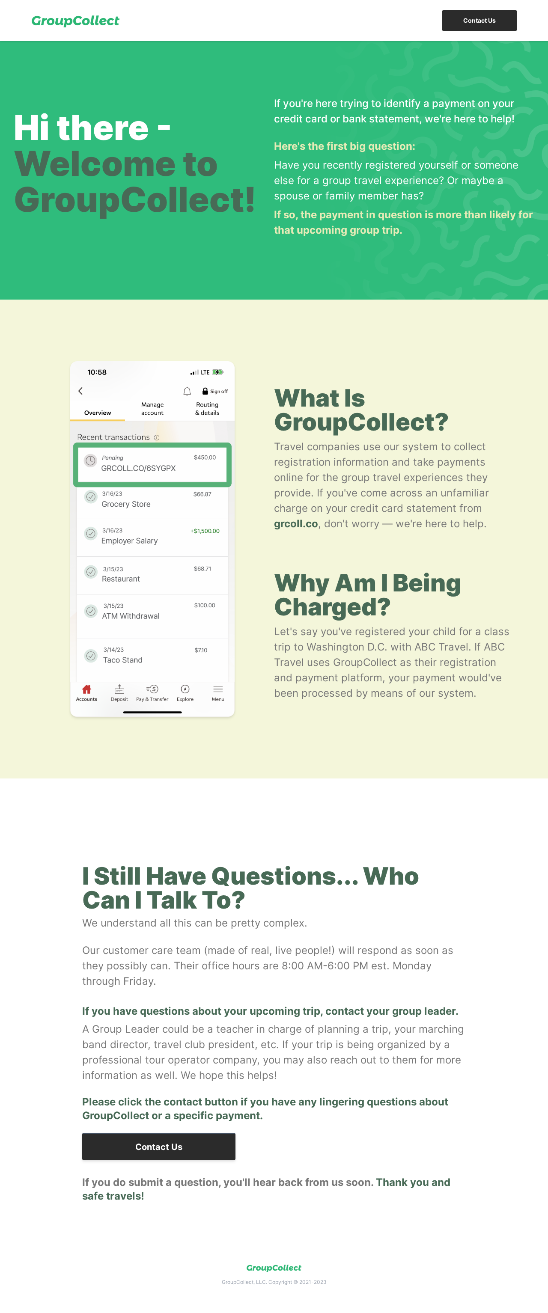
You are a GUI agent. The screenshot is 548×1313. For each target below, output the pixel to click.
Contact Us (479, 20)
